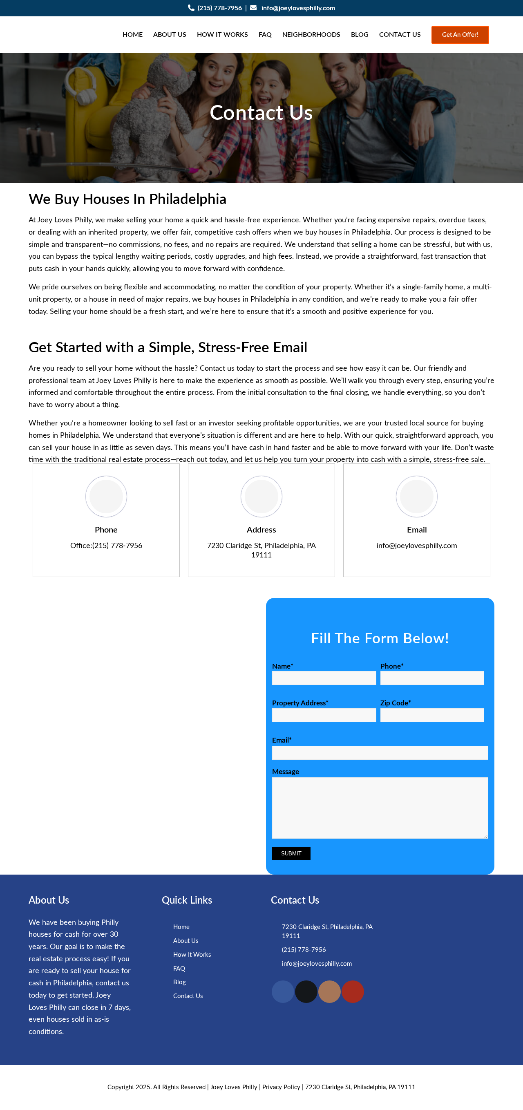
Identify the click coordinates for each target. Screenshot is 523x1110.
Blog (179, 982)
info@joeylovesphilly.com (298, 8)
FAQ (179, 969)
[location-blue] (261, 496)
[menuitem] (132, 34)
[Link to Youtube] (353, 991)
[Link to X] (306, 991)
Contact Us (188, 996)
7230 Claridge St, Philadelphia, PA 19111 (360, 1087)
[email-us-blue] (417, 496)
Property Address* (300, 703)
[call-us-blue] (106, 496)
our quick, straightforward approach (420, 435)
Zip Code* (395, 703)
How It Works (192, 955)
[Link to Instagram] (329, 991)
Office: (81, 546)
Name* (282, 666)
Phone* (392, 666)
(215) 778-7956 (220, 8)
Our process (414, 232)
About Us (186, 941)
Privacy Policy (281, 1087)
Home (181, 927)
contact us (112, 983)
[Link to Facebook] (283, 991)
